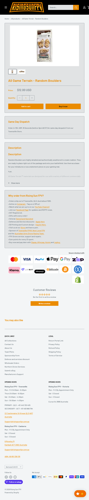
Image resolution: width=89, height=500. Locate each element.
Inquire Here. (41, 225)
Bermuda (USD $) (11, 467)
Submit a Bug (10, 370)
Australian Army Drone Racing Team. (29, 233)
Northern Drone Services (15, 367)
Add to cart (25, 106)
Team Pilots (9, 352)
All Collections (10, 340)
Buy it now (63, 106)
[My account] (84, 7)
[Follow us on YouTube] (15, 477)
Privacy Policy (54, 344)
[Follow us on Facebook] (6, 477)
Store (23, 227)
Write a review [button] (44, 303)
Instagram (21, 204)
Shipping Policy (55, 352)
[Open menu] (6, 7)
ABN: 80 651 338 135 (12, 456)
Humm (48, 242)
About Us (8, 348)
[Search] (76, 7)
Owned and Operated (24, 219)
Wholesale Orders (12, 363)
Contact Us (9, 344)
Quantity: (12, 98)
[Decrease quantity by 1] (19, 97)
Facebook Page (22, 210)
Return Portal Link (56, 340)
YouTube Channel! (42, 207)
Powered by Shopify (12, 493)
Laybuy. (57, 242)
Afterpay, (41, 242)
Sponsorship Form (12, 355)
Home (7, 19)
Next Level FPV (39, 230)
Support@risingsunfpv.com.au (17, 421)
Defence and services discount (17, 359)
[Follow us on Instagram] (10, 477)
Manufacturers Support (14, 374)
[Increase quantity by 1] (32, 97)
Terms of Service (55, 355)
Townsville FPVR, (25, 230)
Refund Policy (54, 348)
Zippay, (34, 242)
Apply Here (40, 222)
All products (15, 19)
